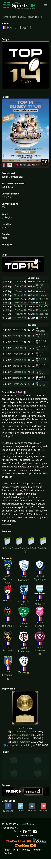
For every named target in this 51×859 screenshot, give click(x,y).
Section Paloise (24, 624)
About (7, 849)
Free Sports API (10, 827)
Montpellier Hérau (23, 603)
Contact (8, 853)
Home (5, 16)
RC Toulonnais (8, 624)
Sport (13, 16)
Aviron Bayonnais (23, 578)
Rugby (21, 16)
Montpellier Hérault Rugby (21, 745)
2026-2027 (7, 197)
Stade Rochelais (8, 648)
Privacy (26, 849)
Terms (16, 849)
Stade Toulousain (24, 649)
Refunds (37, 849)
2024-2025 (31, 547)
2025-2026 (19, 547)
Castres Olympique (40, 577)
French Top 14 (34, 16)
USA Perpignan (7, 673)
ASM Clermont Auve (8, 579)
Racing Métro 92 (40, 602)
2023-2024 (43, 547)
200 (4, 207)
